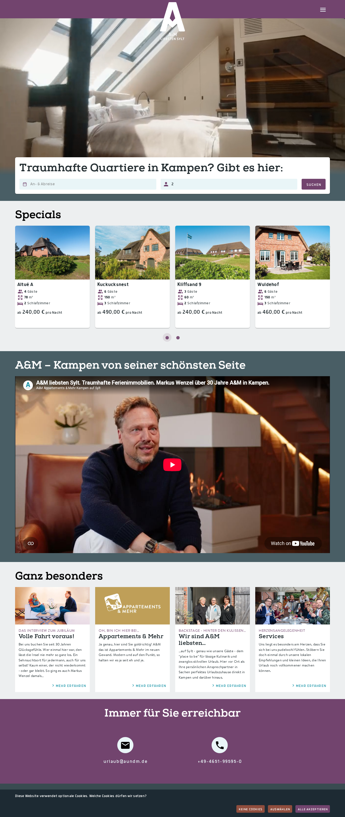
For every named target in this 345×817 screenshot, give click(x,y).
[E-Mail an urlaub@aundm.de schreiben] (125, 745)
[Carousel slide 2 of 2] (178, 337)
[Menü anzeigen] (323, 9)
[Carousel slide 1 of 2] (167, 337)
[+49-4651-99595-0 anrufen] (220, 745)
